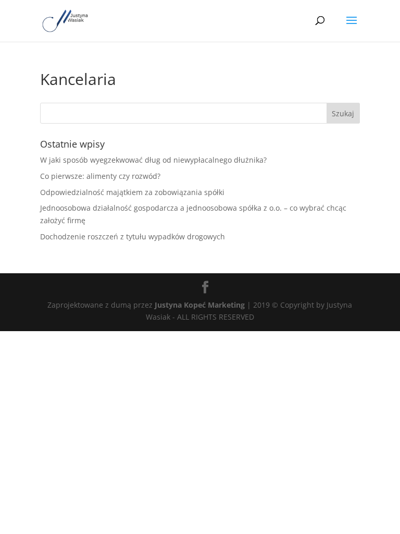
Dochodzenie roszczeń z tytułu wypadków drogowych (132, 236)
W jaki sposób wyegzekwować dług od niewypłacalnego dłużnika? (153, 160)
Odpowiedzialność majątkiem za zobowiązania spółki (132, 192)
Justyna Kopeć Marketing (200, 305)
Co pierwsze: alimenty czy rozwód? (100, 176)
